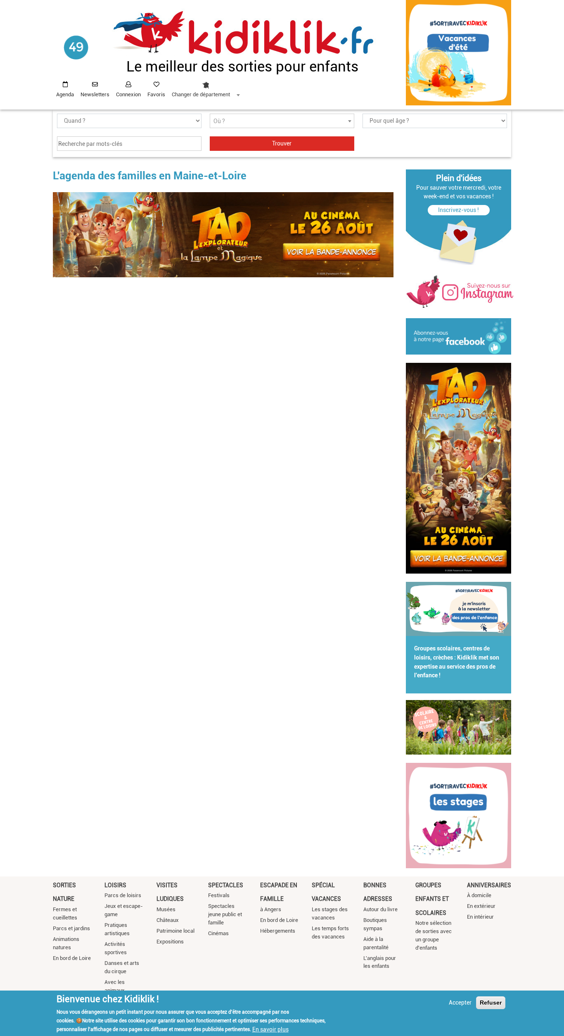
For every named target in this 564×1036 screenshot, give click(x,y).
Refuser (491, 1002)
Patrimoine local (175, 931)
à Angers (270, 909)
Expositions (170, 941)
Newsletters (95, 94)
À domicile (479, 895)
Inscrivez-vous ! (458, 210)
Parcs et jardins (71, 928)
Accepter (460, 1002)
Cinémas (218, 933)
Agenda (65, 94)
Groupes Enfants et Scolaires (432, 899)
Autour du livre (380, 909)
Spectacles (225, 885)
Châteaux (167, 920)
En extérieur (481, 906)
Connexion (128, 94)
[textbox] (282, 121)
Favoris (156, 94)
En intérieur (480, 917)
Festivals (219, 895)
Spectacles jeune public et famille (225, 914)
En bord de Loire (72, 958)
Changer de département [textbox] (201, 94)
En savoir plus (270, 1029)
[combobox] (205, 87)
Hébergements (277, 931)
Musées (165, 909)
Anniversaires (489, 885)
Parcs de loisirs (122, 895)
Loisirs (115, 885)
